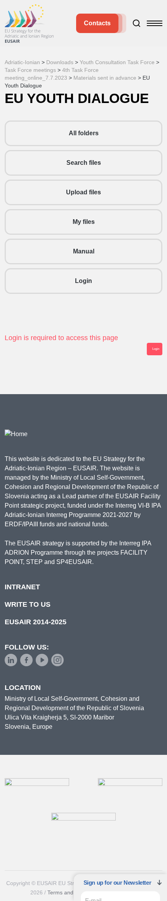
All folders (84, 133)
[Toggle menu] (154, 23)
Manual (83, 251)
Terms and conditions (73, 892)
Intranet (22, 587)
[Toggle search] (136, 23)
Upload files (83, 192)
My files (84, 221)
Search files (83, 162)
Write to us (27, 604)
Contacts (97, 23)
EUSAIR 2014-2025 (35, 622)
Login (83, 281)
